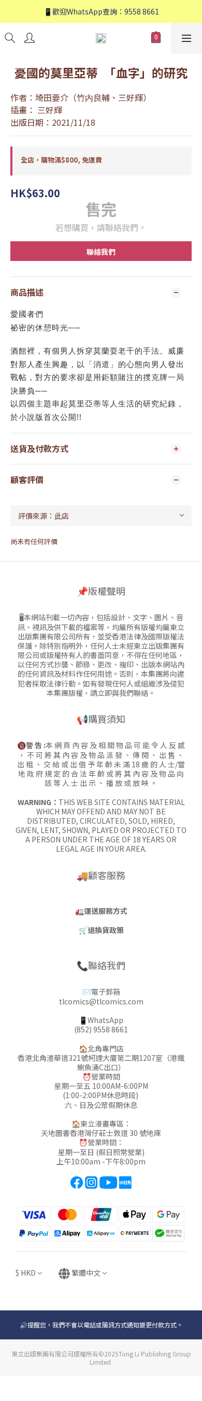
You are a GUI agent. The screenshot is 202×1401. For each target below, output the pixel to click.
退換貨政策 (106, 930)
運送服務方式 (105, 911)
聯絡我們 (101, 251)
